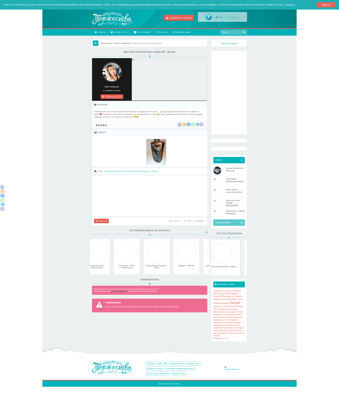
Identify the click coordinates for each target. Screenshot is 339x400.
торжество (217, 330)
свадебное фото (233, 325)
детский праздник (230, 319)
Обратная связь (183, 32)
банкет (240, 311)
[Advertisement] (149, 195)
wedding (216, 290)
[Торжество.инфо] (112, 18)
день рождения (228, 317)
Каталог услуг (120, 32)
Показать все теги (221, 338)
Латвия (154, 171)
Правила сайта (178, 373)
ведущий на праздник (222, 314)
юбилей (216, 335)
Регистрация (232, 17)
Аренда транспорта (221, 293)
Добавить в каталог (181, 17)
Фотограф (217, 311)
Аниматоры (237, 290)
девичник (217, 317)
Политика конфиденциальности (180, 368)
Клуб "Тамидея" (144, 32)
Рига (215, 308)
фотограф (227, 330)
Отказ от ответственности (158, 373)
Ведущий (217, 296)
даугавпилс (237, 314)
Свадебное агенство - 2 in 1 (194, 267)
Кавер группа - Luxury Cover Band (234, 190)
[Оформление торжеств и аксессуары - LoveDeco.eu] (229, 262)
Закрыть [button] (326, 5)
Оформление (229, 306)
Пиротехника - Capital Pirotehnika (235, 212)
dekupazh (200, 221)
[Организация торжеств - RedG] (135, 261)
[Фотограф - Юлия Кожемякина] (105, 261)
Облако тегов (193, 363)
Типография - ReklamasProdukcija (234, 180)
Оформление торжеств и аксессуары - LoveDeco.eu (229, 267)
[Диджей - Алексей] (164, 261)
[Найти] (244, 32)
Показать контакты (113, 96)
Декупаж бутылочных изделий (116, 171)
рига (224, 325)
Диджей (225, 303)
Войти (220, 17)
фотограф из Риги (225, 333)
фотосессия (239, 333)
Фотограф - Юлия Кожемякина (105, 267)
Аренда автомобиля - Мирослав (235, 169)
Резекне (239, 306)
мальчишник (235, 322)
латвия (227, 322)
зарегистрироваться (119, 291)
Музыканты (218, 306)
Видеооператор (220, 299)
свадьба (240, 327)
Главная (101, 32)
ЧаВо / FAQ (163, 32)
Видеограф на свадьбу (232, 296)
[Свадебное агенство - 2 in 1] (194, 261)
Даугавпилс (146, 171)
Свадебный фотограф (227, 309)
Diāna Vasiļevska (135, 171)
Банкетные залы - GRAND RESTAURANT (233, 203)
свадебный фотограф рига (225, 327)
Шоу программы (230, 311)
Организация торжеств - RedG (134, 267)
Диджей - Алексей (164, 266)
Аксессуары (226, 290)
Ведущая (235, 293)
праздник (217, 325)
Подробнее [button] (289, 5)
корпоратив (218, 322)
